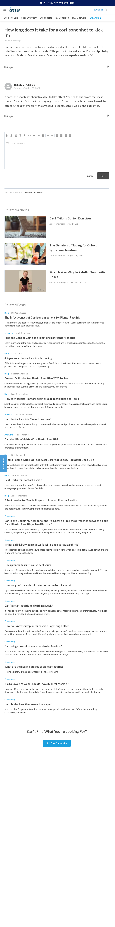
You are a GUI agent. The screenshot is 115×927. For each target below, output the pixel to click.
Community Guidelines (32, 192)
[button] (43, 135)
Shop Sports (46, 17)
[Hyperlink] (38, 135)
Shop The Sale (11, 17)
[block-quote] (34, 135)
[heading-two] (25, 135)
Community (9, 516)
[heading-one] (20, 135)
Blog (6, 312)
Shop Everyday (29, 17)
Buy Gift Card (79, 17)
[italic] (11, 135)
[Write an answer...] (108, 66)
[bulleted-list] (52, 135)
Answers (8, 333)
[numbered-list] (48, 135)
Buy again (98, 9)
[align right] (66, 135)
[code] (29, 135)
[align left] (57, 135)
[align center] (61, 135)
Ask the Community (57, 743)
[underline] (16, 135)
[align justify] (70, 135)
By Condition (62, 17)
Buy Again (95, 17)
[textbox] (57, 144)
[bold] (7, 135)
